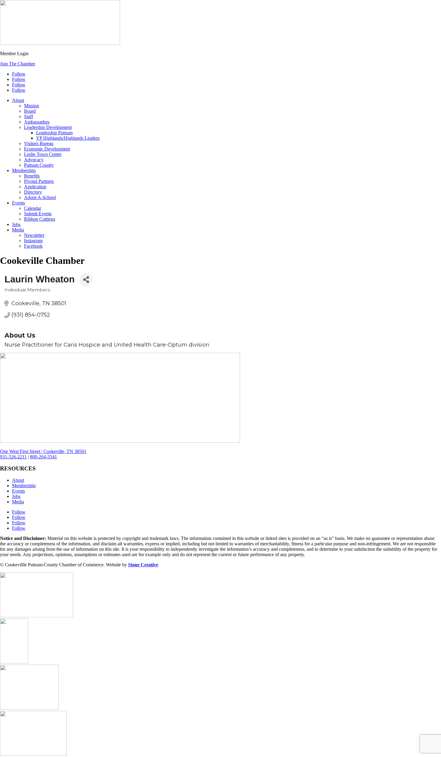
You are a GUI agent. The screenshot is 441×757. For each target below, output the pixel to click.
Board (30, 111)
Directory (33, 192)
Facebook (33, 246)
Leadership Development (48, 127)
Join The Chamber (17, 63)
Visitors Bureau (38, 143)
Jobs (16, 224)
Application (35, 186)
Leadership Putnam (54, 132)
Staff (28, 116)
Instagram (33, 240)
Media (18, 229)
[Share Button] (86, 279)
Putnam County (39, 165)
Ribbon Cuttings (39, 219)
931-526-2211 (13, 456)
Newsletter (34, 235)
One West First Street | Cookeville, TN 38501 (43, 451)
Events (18, 202)
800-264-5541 (43, 456)
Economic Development (47, 148)
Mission (31, 105)
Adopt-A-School (40, 197)
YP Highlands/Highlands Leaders (68, 138)
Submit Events (38, 213)
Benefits (32, 175)
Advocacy (34, 159)
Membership (24, 170)
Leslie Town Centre (43, 154)
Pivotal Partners (39, 181)
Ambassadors (37, 121)
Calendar (32, 208)
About (18, 100)
